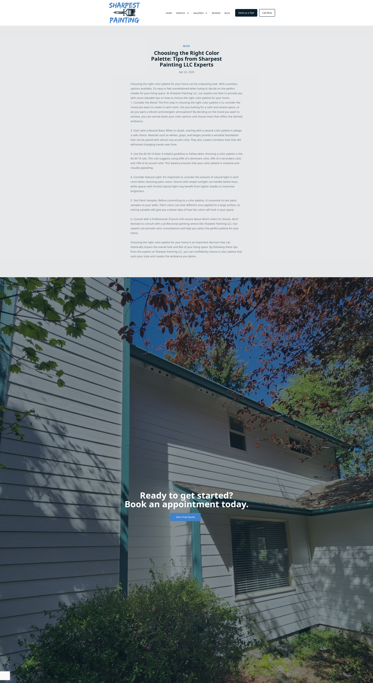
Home (169, 13)
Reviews (216, 13)
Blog (227, 13)
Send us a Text (246, 12)
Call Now (267, 12)
